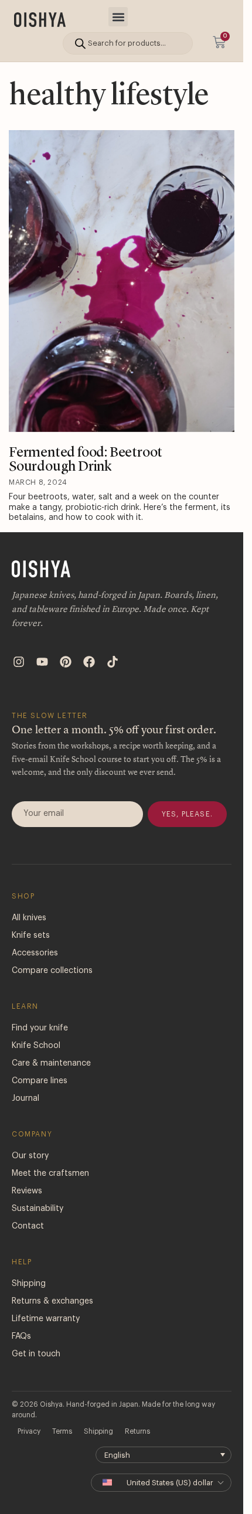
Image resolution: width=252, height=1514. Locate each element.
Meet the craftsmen (50, 1173)
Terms (62, 1431)
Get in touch (36, 1354)
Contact (28, 1226)
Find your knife (40, 1028)
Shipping (29, 1284)
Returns (137, 1431)
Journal (25, 1098)
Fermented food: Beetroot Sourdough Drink (85, 460)
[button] (118, 16)
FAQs (21, 1336)
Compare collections (52, 971)
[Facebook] (89, 662)
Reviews (27, 1191)
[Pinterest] (66, 662)
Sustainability (37, 1209)
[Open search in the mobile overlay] (128, 43)
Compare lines (39, 1081)
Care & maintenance (51, 1063)
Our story (30, 1156)
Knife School (36, 1046)
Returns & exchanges (52, 1301)
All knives (29, 918)
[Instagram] (19, 662)
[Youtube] (42, 662)
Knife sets (31, 935)
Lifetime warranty (46, 1319)
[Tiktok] (112, 662)
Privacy (29, 1431)
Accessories (35, 953)
